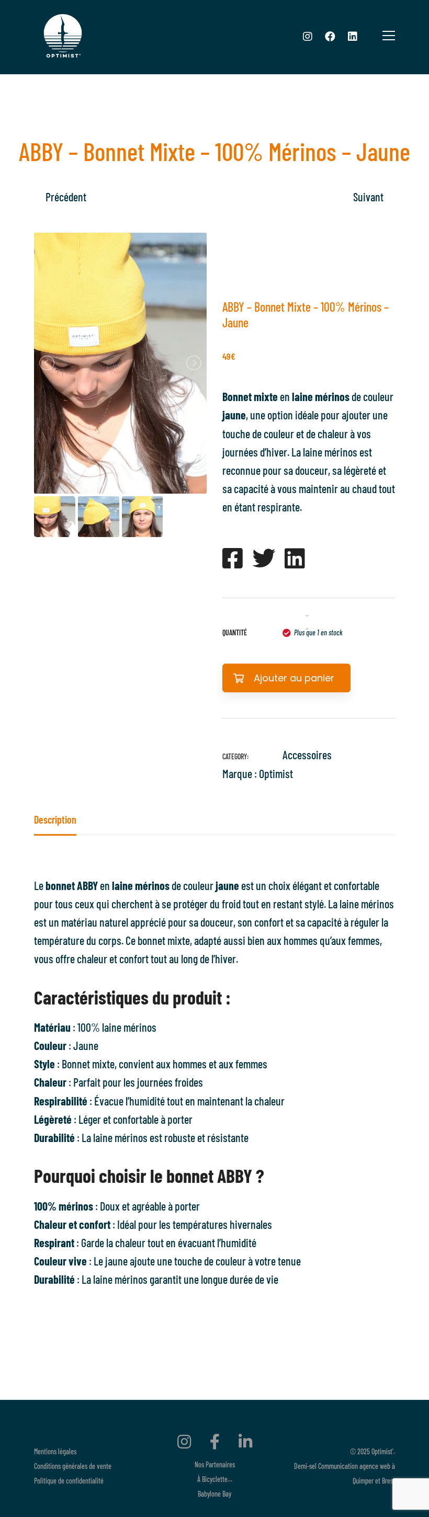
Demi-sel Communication (326, 1466)
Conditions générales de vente (72, 1466)
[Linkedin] (353, 36)
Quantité (234, 632)
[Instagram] (308, 36)
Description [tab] (55, 819)
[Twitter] (264, 558)
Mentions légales (55, 1451)
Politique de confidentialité (69, 1480)
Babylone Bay (214, 1493)
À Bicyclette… (214, 1479)
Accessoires (307, 754)
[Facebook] (330, 36)
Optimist (276, 773)
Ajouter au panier (294, 678)
